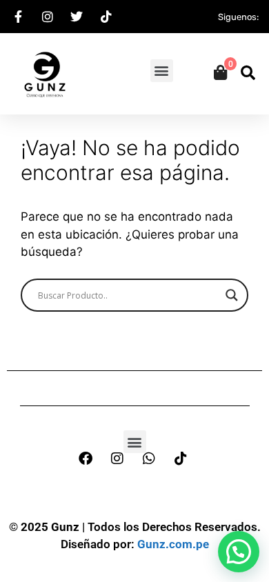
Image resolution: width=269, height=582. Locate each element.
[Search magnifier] (231, 295)
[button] (161, 70)
